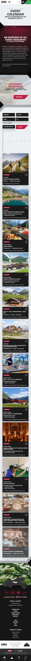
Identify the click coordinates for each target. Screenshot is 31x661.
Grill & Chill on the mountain (12, 380)
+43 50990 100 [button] (15, 603)
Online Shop (15, 637)
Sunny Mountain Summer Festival (13, 212)
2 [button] (12, 141)
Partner (15, 622)
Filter (20, 127)
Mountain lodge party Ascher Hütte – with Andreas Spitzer (15, 346)
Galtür (2, 572)
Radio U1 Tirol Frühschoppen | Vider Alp (14, 312)
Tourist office (15, 613)
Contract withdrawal (15, 645)
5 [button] (24, 141)
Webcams (15, 634)
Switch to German (10, 597)
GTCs (10, 644)
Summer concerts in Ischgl (12, 279)
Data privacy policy (17, 642)
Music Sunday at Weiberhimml (12, 414)
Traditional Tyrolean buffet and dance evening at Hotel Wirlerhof (14, 520)
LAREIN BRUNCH (7, 246)
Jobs (15, 620)
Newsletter (15, 609)
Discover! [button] (19, 97)
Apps (15, 626)
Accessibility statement (16, 644)
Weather (15, 635)
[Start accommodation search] (27, 2)
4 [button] (20, 141)
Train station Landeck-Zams (23, 574)
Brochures (15, 615)
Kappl (14, 572)
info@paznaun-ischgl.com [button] (15, 605)
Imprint (11, 642)
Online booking (16, 632)
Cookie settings (15, 646)
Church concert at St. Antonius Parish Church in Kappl (15, 448)
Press (15, 611)
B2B (15, 624)
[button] (19, 2)
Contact (15, 616)
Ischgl (9, 571)
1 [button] (8, 141)
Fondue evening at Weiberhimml (13, 552)
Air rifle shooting (8, 484)
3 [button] (16, 141)
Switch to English (22, 597)
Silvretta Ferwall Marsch (11, 179)
